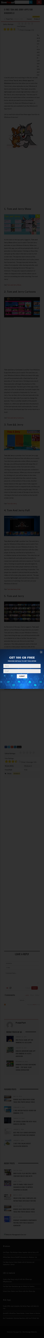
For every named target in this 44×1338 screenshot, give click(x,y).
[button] (41, 652)
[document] (22, 669)
